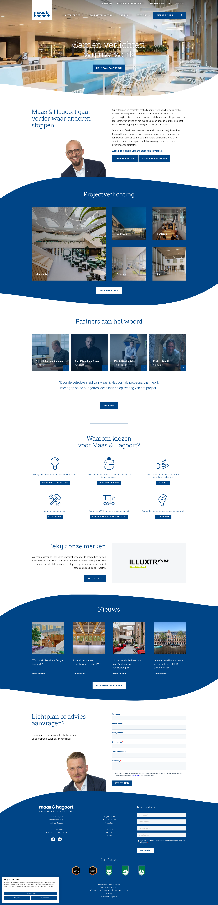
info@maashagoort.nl (56, 832)
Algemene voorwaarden (109, 884)
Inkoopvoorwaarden (109, 887)
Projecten (109, 823)
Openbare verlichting (160, 3)
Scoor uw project (109, 483)
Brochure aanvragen (154, 158)
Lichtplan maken (109, 816)
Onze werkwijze (125, 158)
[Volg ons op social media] (53, 839)
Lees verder (55, 517)
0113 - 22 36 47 (56, 829)
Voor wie (109, 405)
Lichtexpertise (71, 15)
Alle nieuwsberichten (109, 686)
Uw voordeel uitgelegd (55, 483)
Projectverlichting (101, 15)
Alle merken (95, 579)
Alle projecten (109, 290)
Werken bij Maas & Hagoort (130, 3)
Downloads (106, 3)
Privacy (109, 893)
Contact (180, 3)
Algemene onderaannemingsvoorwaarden (109, 890)
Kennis (125, 15)
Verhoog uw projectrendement (109, 517)
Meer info (163, 483)
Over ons (142, 15)
